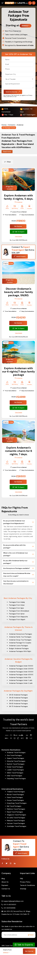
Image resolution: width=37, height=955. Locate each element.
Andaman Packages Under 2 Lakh (20, 683)
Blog (3, 879)
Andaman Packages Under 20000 (21, 669)
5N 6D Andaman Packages (18, 704)
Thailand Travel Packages (16, 792)
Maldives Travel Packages (16, 809)
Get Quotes (18, 226)
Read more (7, 152)
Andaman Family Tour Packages (20, 637)
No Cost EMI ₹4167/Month (18, 416)
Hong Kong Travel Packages (17, 803)
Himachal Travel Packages (16, 761)
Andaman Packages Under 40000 (21, 675)
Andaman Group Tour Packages (20, 640)
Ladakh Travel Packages (15, 770)
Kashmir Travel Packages (15, 764)
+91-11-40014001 (9, 905)
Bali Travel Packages (14, 806)
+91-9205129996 (9, 908)
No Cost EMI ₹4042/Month (18, 337)
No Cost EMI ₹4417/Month (18, 496)
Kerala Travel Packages (15, 767)
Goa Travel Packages (14, 755)
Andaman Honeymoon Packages (20, 634)
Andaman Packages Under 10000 (21, 666)
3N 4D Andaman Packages (18, 698)
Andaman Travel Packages (16, 753)
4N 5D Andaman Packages (18, 701)
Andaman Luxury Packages (18, 646)
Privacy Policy (25, 882)
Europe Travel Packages (15, 800)
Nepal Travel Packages (15, 812)
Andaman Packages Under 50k (20, 677)
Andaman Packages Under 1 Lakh (20, 680)
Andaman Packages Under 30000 (21, 672)
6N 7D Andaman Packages (18, 706)
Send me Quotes (11, 92)
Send (31, 935)
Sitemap (23, 889)
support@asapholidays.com (14, 901)
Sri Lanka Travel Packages (16, 818)
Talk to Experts (25, 944)
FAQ (21, 879)
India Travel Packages (14, 776)
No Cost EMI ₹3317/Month (18, 240)
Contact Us (6, 889)
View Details (18, 236)
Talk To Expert (19, 232)
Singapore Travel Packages (16, 815)
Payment (5, 885)
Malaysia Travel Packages (16, 821)
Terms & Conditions (27, 885)
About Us (5, 882)
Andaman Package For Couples (20, 643)
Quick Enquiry (21, 256)
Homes (4, 125)
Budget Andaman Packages (19, 648)
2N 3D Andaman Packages (18, 695)
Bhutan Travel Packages (15, 795)
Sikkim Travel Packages (15, 773)
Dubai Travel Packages (15, 797)
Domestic (11, 125)
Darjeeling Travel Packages (16, 779)
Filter (9, 162)
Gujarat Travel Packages (15, 758)
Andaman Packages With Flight (20, 651)
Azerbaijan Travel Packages (16, 826)
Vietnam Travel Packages (16, 823)
